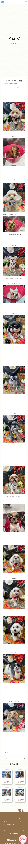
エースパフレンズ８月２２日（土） (6, 800)
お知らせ (19, 821)
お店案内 (19, 818)
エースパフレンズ (14, 83)
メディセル (5, 821)
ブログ (19, 816)
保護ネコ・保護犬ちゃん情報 (9, 824)
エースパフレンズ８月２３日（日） (19, 782)
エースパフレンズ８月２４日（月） (6, 782)
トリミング (5, 816)
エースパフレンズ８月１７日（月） (19, 800)
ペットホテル (5, 818)
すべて (10, 83)
